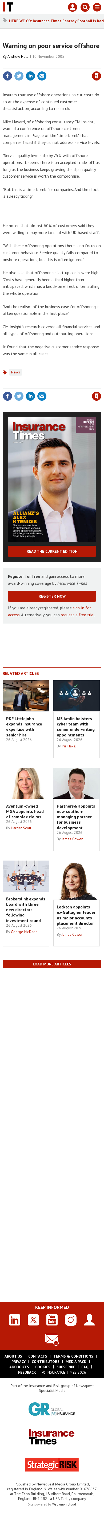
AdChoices (19, 1367)
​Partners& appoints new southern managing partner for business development (76, 816)
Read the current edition (52, 551)
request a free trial (78, 614)
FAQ (85, 1367)
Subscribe (66, 1367)
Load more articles (52, 964)
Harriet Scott (21, 828)
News (15, 372)
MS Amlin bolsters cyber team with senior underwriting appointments (76, 727)
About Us (13, 1356)
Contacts (37, 1356)
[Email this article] (42, 76)
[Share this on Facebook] (7, 76)
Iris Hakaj (69, 746)
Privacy (18, 1361)
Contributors (45, 1361)
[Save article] (96, 76)
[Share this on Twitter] (19, 76)
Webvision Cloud (64, 1504)
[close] (100, 64)
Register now (52, 596)
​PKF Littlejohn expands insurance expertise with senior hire (24, 727)
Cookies (42, 1367)
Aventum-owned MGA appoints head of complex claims (25, 811)
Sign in (33, 64)
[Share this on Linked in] (30, 76)
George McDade (24, 931)
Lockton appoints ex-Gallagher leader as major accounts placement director (76, 915)
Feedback (27, 1372)
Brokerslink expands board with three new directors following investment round (25, 909)
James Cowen (72, 838)
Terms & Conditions (73, 1356)
